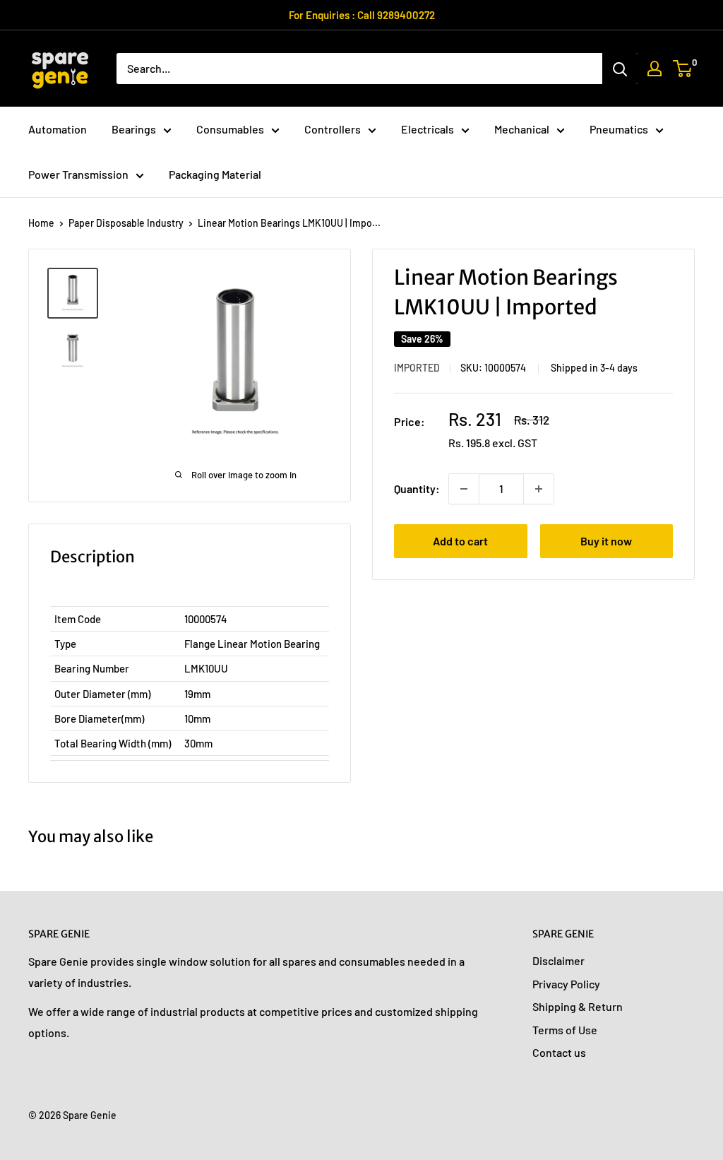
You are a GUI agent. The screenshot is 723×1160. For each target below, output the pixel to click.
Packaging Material (215, 174)
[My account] (654, 68)
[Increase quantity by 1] (539, 489)
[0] (683, 68)
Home (41, 223)
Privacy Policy (566, 983)
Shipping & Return (577, 1006)
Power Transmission (78, 174)
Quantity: (417, 488)
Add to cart (460, 541)
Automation (57, 129)
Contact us (559, 1052)
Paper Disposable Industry (126, 223)
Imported (417, 368)
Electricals (427, 129)
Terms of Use (564, 1029)
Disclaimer (558, 960)
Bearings (134, 129)
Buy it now (606, 541)
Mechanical (521, 129)
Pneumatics (619, 129)
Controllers (332, 129)
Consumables (230, 129)
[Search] (620, 68)
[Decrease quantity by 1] (464, 489)
